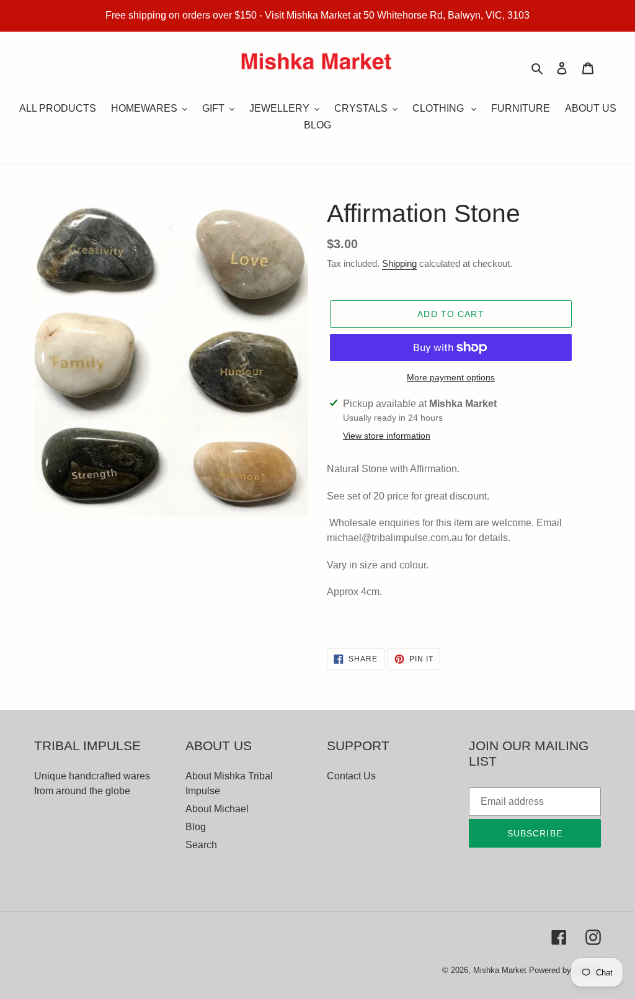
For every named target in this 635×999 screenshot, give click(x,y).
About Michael (217, 809)
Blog (195, 827)
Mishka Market (499, 970)
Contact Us (351, 776)
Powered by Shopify (565, 970)
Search (201, 845)
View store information (386, 436)
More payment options (451, 377)
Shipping (399, 263)
